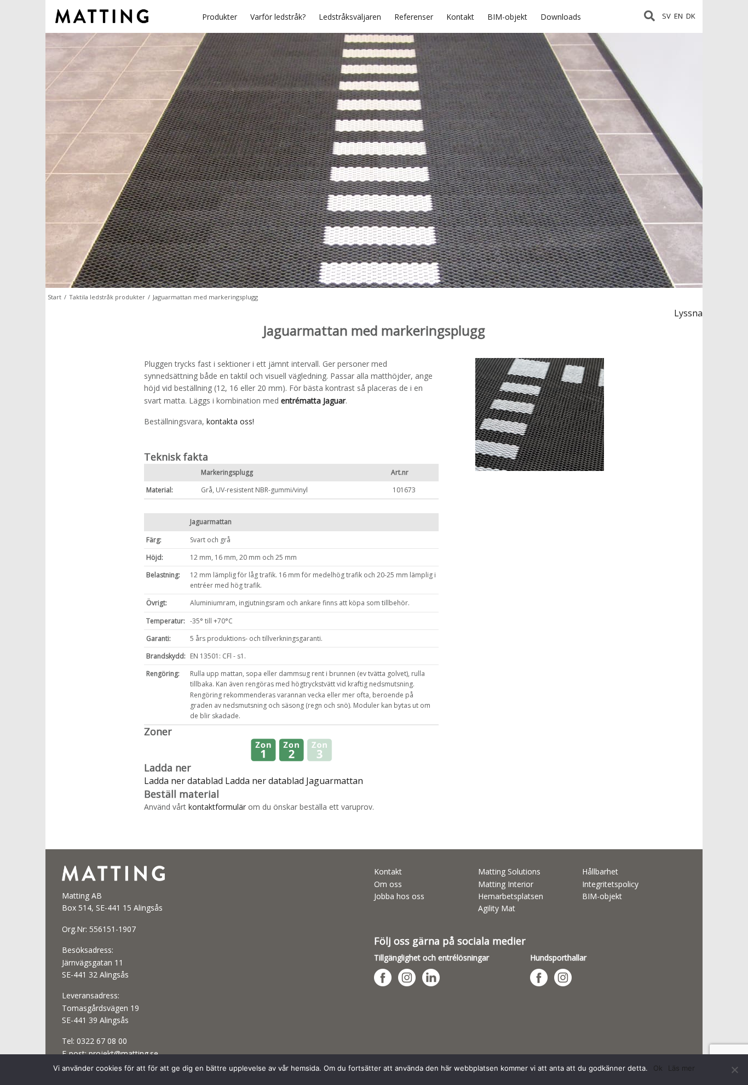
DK (690, 16)
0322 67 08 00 (102, 1041)
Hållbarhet (600, 871)
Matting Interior (505, 884)
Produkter (219, 17)
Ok (658, 1068)
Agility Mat (496, 908)
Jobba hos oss (399, 896)
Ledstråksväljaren (350, 17)
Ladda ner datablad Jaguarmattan (294, 781)
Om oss (388, 884)
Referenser (413, 17)
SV (666, 16)
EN (678, 16)
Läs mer (681, 1068)
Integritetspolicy (610, 884)
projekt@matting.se (123, 1053)
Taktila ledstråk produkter (107, 297)
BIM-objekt (507, 17)
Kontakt (460, 17)
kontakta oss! (230, 421)
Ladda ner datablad (184, 781)
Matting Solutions (509, 871)
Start (54, 297)
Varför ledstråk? (278, 17)
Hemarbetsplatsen (510, 896)
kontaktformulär (217, 807)
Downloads (560, 17)
